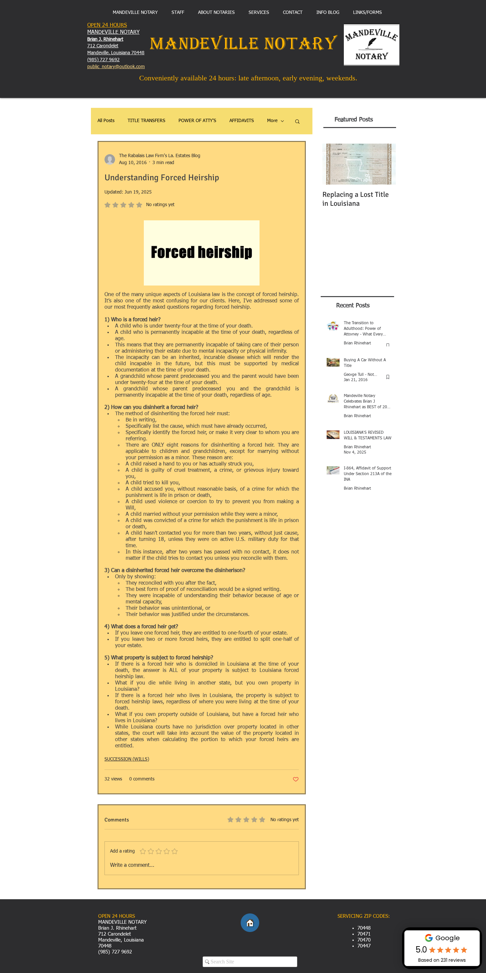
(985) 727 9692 (103, 60)
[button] (297, 121)
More (272, 120)
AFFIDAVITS (241, 120)
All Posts (106, 120)
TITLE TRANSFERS (146, 120)
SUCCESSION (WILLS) (126, 759)
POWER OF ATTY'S (197, 120)
